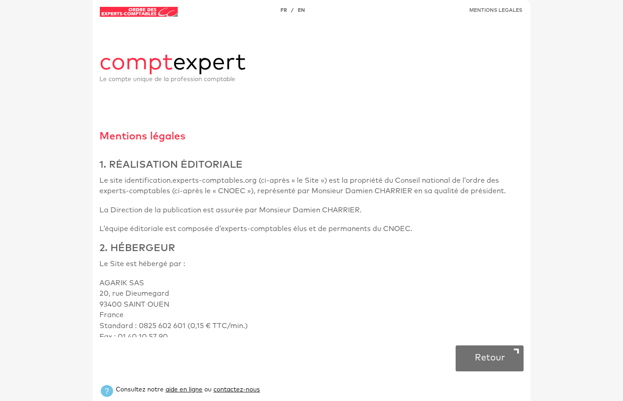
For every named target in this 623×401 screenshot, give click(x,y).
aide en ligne (184, 389)
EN (301, 10)
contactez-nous (236, 389)
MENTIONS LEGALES (495, 10)
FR (283, 10)
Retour (490, 357)
